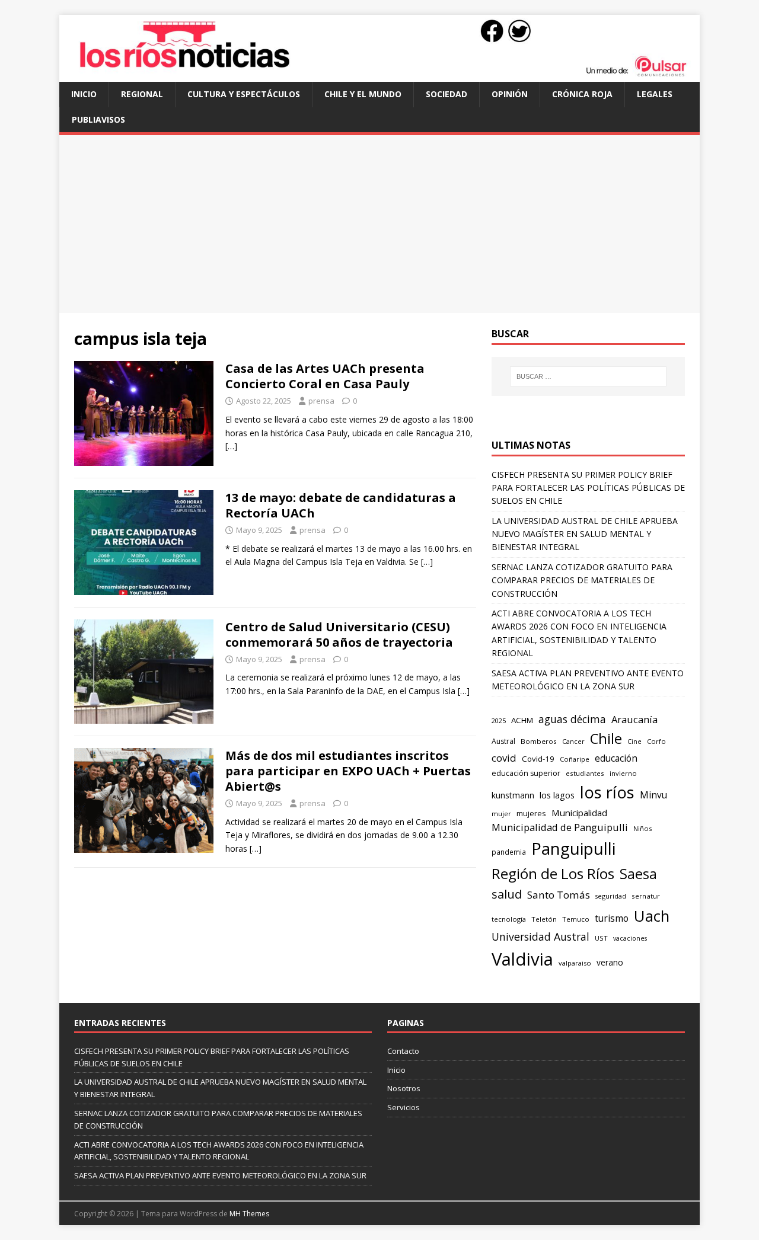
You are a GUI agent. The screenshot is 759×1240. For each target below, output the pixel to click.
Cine (634, 741)
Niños (642, 828)
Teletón (544, 919)
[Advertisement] (379, 224)
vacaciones (630, 938)
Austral (503, 741)
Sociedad (446, 94)
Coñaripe (574, 759)
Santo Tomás (558, 895)
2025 (499, 720)
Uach (651, 915)
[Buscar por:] (588, 376)
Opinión (510, 94)
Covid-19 (538, 758)
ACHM (522, 720)
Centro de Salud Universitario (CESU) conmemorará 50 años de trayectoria (339, 634)
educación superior (526, 773)
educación (616, 758)
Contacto (403, 1051)
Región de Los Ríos (553, 873)
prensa (321, 400)
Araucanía (634, 719)
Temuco (575, 919)
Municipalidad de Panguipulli (560, 827)
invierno (623, 773)
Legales (654, 94)
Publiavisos (98, 119)
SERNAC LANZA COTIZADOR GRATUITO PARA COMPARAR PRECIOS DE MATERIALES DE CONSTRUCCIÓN (582, 580)
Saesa (638, 873)
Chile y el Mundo (362, 94)
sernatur (646, 895)
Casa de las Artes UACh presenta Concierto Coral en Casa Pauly (325, 376)
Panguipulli (573, 848)
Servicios (403, 1107)
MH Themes (249, 1214)
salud (507, 894)
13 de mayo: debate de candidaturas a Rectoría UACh (340, 505)
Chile (606, 738)
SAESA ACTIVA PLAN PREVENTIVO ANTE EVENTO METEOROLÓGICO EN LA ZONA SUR (220, 1175)
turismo (612, 918)
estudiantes (585, 773)
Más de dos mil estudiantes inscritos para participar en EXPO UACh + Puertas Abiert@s (348, 770)
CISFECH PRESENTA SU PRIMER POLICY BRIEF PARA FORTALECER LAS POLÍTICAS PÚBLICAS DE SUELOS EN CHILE (588, 488)
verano (610, 962)
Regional (142, 94)
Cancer (573, 741)
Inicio (84, 94)
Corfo (656, 741)
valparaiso (575, 962)
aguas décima (572, 719)
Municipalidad (579, 813)
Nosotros (403, 1088)
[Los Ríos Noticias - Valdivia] (379, 75)
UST (601, 938)
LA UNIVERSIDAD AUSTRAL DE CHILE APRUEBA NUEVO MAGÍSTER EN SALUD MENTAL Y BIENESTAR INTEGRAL (585, 534)
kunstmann (513, 795)
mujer (501, 813)
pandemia (509, 852)
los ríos (607, 792)
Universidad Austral (540, 936)
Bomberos (539, 741)
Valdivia (522, 959)
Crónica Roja (582, 94)
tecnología (509, 919)
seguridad (610, 895)
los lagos (557, 795)
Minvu (653, 795)
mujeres (531, 813)
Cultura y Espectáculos (243, 94)
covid (504, 758)
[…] (231, 446)
